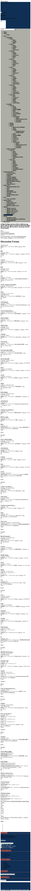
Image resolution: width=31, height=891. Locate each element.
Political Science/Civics (21, 119)
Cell (17, 575)
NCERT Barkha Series (12, 194)
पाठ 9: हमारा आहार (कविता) (19, 344)
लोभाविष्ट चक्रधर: (18, 549)
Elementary (10, 37)
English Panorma (20, 131)
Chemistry (15, 154)
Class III (12, 51)
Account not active (5, 781)
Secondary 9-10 (11, 204)
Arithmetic (17, 329)
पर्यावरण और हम (17, 320)
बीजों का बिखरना (18, 386)
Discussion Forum (8, 215)
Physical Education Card (13, 186)
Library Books (7, 200)
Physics (14, 152)
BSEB (5, 868)
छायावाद (15, 565)
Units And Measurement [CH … (8, 688)
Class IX (12, 105)
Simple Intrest (18, 490)
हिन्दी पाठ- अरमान (18, 412)
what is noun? (18, 336)
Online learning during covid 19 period (10, 765)
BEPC (5, 862)
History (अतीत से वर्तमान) (24, 427)
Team (8, 34)
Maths (14, 106)
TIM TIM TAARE (11, 192)
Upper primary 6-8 (11, 202)
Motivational (10, 190)
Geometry (17, 540)
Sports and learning (5, 798)
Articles (17, 370)
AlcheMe (9, 193)
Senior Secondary (11, 148)
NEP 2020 (9, 182)
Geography (18, 120)
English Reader (20, 132)
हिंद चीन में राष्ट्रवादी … (6, 536)
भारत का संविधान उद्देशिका (23, 739)
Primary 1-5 (10, 201)
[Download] (8, 874)
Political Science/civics (21, 144)
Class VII (12, 85)
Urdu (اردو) (16, 49)
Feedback (6, 853)
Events (5, 216)
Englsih (2, 304)
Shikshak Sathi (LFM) (12, 179)
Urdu (14, 158)
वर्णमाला (16, 377)
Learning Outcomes (12, 178)
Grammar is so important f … (8, 409)
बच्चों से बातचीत (4, 755)
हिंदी (16, 246)
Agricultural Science (18, 157)
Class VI (12, 75)
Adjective (17, 254)
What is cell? (18, 515)
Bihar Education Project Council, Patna (19, 889)
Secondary (9, 104)
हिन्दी (16, 262)
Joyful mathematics (5, 787)
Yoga (8, 189)
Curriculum (10, 174)
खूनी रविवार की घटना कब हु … (7, 652)
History (17, 117)
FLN (5, 197)
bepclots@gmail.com (10, 835)
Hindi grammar (18, 621)
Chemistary (3, 681)
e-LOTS (3, 15)
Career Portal (7, 865)
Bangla (11, 123)
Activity (6, 233)
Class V (12, 67)
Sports (8, 188)
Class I (11, 38)
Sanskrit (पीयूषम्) (17, 109)
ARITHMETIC (18, 296)
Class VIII (12, 94)
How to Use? (7, 221)
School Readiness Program (13, 181)
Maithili (12, 124)
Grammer (18, 613)
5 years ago (20, 246)
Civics (2, 429)
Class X (12, 125)
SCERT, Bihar (7, 867)
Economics (18, 121)
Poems (16, 557)
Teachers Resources (9, 171)
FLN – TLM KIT (11, 198)
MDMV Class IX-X (12, 212)
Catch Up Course (11, 173)
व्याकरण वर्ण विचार (18, 313)
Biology (14, 155)
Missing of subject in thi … (7, 773)
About (5, 33)
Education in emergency (6, 775)
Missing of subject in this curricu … (10, 767)
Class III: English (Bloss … (7, 310)
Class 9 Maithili (17, 113)
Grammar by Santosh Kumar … (8, 505)
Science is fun (4, 796)
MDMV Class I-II (11, 208)
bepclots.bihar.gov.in (10, 837)
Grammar (17, 451)
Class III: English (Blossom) (21, 304)
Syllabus (9, 175)
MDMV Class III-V (12, 209)
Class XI (12, 150)
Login (9, 233)
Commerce (15, 138)
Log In (5, 856)
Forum (2, 233)
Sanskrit (2, 549)
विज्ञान (17, 419)
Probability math (17, 656)
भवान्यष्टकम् (18, 606)
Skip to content (4, 1)
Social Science (16, 83)
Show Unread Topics (24, 801)
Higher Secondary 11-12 (13, 205)
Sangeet (15, 136)
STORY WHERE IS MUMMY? (21, 278)
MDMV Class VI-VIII (12, 211)
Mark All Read (15, 801)
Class (5, 36)
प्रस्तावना (20, 691)
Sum (15, 271)
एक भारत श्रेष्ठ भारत (11, 220)
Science (14, 81)
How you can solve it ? (19, 707)
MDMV (6, 206)
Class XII (12, 159)
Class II (12, 44)
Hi (16, 632)
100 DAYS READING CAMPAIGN (16, 219)
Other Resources (11, 184)
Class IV (12, 59)
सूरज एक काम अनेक (18, 353)
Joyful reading (4, 784)
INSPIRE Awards (11, 217)
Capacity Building (11, 177)
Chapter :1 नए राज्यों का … (7, 486)
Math (14, 40)
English (14, 41)
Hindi (14, 42)
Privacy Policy (7, 855)
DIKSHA (6, 864)
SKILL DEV (7, 185)
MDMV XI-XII (11, 213)
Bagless (8, 196)
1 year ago (3, 312)
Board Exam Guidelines (19, 127)
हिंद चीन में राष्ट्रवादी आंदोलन (24, 524)
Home (5, 32)
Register (12, 233)
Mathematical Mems (24, 787)
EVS (14, 57)
